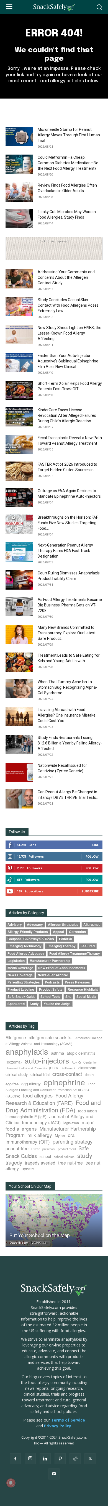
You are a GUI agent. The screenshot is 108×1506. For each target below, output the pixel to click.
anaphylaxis (27, 1051)
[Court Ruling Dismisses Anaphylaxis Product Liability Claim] (19, 580)
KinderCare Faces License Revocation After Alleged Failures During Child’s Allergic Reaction (67, 415)
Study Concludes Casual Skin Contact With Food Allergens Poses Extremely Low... (68, 305)
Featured (88, 946)
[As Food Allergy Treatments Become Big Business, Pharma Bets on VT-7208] (19, 606)
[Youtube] (54, 1474)
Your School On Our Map (30, 1186)
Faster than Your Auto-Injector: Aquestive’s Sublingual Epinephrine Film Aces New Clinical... (68, 361)
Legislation (16, 960)
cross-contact (67, 1073)
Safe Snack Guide (21, 996)
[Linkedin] (45, 1458)
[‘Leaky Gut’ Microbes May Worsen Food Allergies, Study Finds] (19, 218)
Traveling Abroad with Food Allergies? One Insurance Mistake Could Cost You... (67, 715)
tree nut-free (70, 1162)
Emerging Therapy (61, 946)
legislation (71, 1122)
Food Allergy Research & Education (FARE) (44, 1099)
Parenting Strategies (23, 982)
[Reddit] (75, 1458)
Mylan (60, 1135)
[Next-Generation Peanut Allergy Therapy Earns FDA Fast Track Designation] (19, 552)
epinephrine (64, 1082)
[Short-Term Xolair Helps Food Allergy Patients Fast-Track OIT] (19, 390)
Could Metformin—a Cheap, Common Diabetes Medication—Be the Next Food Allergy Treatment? (68, 163)
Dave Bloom (18, 1242)
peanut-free (17, 1148)
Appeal (58, 931)
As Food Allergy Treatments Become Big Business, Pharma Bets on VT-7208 (70, 605)
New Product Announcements (61, 968)
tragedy (14, 1162)
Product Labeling (20, 989)
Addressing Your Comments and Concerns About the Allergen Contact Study (66, 277)
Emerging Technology (24, 946)
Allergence (92, 924)
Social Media (86, 996)
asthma (57, 1053)
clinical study (17, 1074)
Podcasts (52, 982)
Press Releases (77, 982)
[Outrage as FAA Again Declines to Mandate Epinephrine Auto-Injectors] (19, 497)
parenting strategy (72, 1141)
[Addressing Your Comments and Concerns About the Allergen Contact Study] (19, 278)
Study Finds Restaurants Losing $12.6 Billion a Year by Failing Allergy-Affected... (70, 743)
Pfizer (35, 1149)
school (45, 1156)
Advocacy (35, 924)
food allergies (38, 1095)
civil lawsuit (68, 1068)
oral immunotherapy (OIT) (41, 1138)
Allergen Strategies (63, 924)
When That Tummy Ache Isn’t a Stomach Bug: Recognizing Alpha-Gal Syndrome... (67, 687)
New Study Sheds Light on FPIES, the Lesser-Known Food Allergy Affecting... (69, 333)
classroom (87, 1067)
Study (34, 1003)
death (89, 1074)
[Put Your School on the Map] (54, 1220)
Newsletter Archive (53, 975)
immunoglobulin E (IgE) (26, 1116)
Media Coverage (20, 968)
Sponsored (16, 1003)
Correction (77, 931)
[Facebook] (15, 1458)
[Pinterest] (60, 1458)
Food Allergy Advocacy (25, 953)
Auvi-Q (76, 1062)
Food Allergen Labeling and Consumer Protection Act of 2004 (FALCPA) (51, 1089)
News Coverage (20, 975)
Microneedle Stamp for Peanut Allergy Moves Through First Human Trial (69, 135)
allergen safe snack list (51, 1037)
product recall (67, 1149)
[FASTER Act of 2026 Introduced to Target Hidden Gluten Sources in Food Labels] (19, 471)
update (28, 1168)
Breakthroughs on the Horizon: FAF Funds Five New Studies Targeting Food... (68, 523)
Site (68, 996)
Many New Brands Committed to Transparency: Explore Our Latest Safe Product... (67, 633)
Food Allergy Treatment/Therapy (74, 953)
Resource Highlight (83, 989)
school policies (64, 1156)
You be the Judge (57, 1003)
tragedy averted (40, 1163)
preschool (48, 1149)
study (84, 1155)
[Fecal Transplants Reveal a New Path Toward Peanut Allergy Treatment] (19, 444)
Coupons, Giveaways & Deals (30, 939)
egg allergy (31, 1083)
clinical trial (40, 1074)
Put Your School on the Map (39, 1235)
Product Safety (51, 989)
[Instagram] (30, 1458)
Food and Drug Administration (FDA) (53, 1106)
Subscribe (90, 891)
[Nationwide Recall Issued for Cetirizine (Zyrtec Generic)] (19, 772)
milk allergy (39, 1134)
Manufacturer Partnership (50, 960)
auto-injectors (47, 1060)
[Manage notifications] (10, 1482)
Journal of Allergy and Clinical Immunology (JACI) (49, 1119)
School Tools (50, 996)
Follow (92, 856)
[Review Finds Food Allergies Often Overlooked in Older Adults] (19, 192)
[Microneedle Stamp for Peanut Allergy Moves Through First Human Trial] (19, 136)
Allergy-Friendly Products (27, 931)
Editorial (65, 939)
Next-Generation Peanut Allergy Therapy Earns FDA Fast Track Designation (65, 550)
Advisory (14, 924)
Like (95, 845)
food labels (87, 1110)
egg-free (12, 1083)
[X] (90, 1458)
